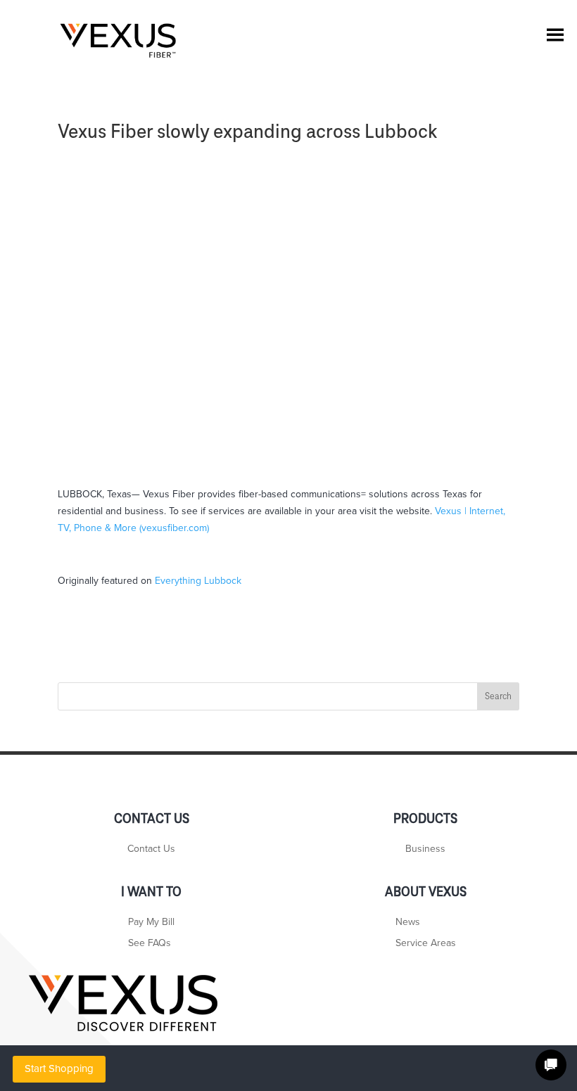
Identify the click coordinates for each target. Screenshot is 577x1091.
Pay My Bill (151, 922)
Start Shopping (59, 1068)
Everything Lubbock (198, 581)
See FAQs (149, 943)
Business (425, 849)
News (407, 922)
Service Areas (425, 943)
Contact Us (151, 849)
